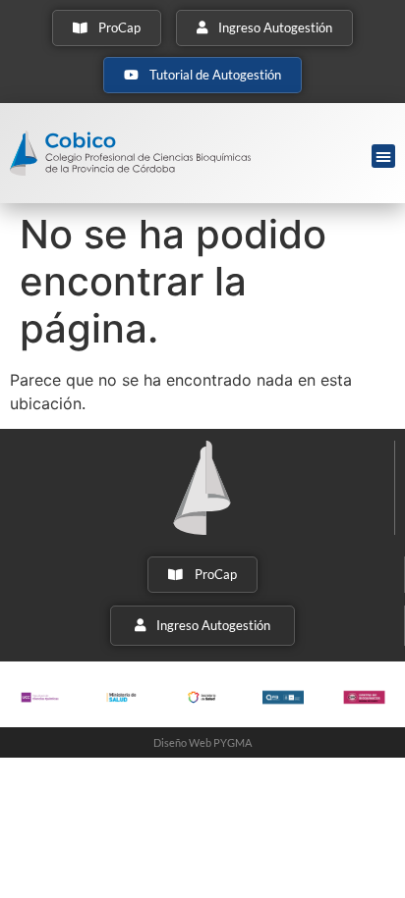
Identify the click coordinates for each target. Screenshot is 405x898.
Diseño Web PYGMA (202, 742)
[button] (383, 156)
